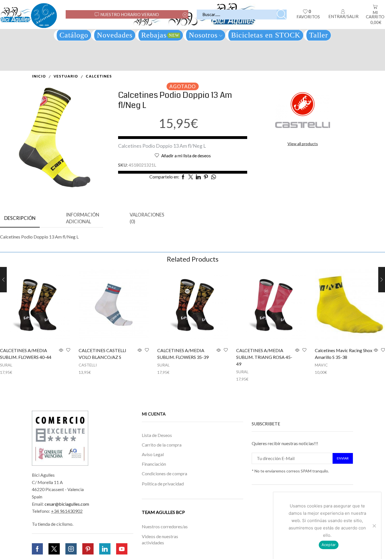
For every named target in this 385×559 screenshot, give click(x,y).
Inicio (39, 76)
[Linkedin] (104, 548)
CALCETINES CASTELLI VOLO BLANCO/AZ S (102, 354)
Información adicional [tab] (82, 218)
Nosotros (203, 35)
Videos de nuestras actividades (160, 539)
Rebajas (160, 35)
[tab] (20, 218)
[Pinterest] (88, 548)
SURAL (6, 365)
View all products (302, 143)
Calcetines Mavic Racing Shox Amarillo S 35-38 (343, 354)
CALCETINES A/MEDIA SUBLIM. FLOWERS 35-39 (183, 354)
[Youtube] (121, 548)
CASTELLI (88, 365)
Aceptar (329, 544)
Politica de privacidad (163, 483)
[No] (374, 526)
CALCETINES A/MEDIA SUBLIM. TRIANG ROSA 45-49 (264, 357)
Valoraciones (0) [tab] (147, 218)
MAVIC (321, 365)
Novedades (114, 35)
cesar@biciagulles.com (67, 504)
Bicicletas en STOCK (265, 35)
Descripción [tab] (20, 218)
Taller (318, 35)
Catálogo (73, 35)
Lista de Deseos (157, 435)
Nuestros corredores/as (165, 526)
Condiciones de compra (164, 473)
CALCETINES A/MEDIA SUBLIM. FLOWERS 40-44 (25, 354)
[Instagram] (71, 548)
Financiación (154, 464)
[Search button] (282, 14)
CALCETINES (99, 76)
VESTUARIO (66, 76)
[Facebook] (37, 548)
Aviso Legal (153, 454)
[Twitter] (54, 548)
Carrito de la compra (162, 444)
